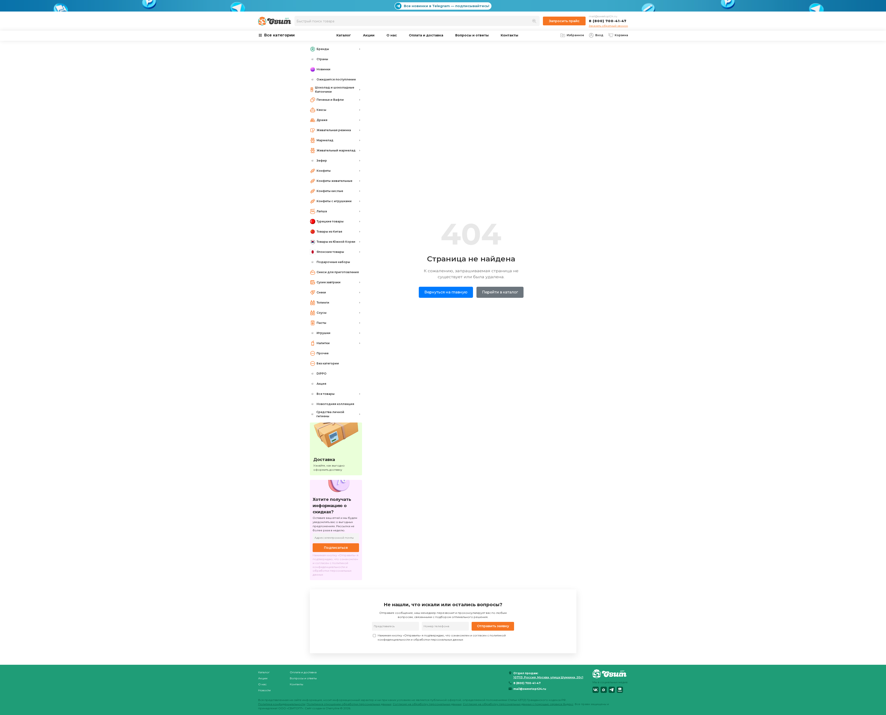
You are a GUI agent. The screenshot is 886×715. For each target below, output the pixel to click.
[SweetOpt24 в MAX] (604, 690)
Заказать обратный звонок (608, 25)
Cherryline (332, 708)
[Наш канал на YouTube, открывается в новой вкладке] (620, 690)
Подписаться (336, 548)
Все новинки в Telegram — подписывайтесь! (446, 6)
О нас (391, 35)
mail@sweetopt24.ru (603, 16)
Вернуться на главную (445, 292)
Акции (368, 35)
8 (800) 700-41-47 (607, 21)
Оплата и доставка (426, 35)
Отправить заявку (493, 626)
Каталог (343, 35)
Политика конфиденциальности (281, 704)
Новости (264, 690)
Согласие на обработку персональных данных (427, 704)
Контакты (509, 35)
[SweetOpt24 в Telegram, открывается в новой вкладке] (612, 690)
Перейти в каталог (500, 292)
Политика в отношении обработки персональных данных (349, 704)
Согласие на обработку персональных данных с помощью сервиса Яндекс (518, 704)
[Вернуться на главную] (610, 673)
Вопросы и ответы (472, 35)
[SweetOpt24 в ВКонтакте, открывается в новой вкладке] (596, 690)
